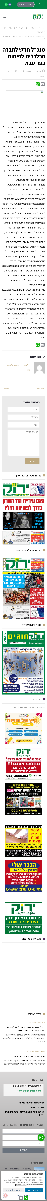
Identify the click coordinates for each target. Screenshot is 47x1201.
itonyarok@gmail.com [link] (29, 1091)
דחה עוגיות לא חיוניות (14, 1190)
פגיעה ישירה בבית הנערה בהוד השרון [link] (29, 1056)
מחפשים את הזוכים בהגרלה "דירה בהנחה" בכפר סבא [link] (18, 1170)
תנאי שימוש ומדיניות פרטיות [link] (31, 1102)
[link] (9, 4)
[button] (39, 5)
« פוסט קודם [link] (41, 389)
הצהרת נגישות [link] (37, 1107)
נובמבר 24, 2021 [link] (25, 71)
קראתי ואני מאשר (34, 1190)
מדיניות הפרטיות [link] (21, 1185)
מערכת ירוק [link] (32, 1022)
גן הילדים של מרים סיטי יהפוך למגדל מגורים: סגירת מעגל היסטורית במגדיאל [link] (26, 1029)
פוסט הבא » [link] (6, 389)
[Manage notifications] (6, 1195)
